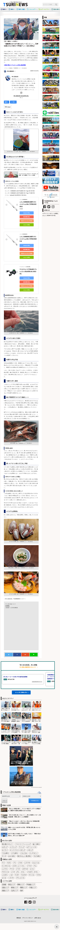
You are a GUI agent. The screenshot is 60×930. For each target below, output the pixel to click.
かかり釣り (11, 856)
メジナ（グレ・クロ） (18, 872)
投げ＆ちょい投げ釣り (24, 856)
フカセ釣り (5, 853)
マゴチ (17, 875)
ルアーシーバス (31, 847)
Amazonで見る (26, 212)
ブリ (14, 863)
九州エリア (14, 890)
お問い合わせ (37, 917)
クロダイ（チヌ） (33, 872)
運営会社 (19, 917)
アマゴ (12, 869)
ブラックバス (20, 878)
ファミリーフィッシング (23, 844)
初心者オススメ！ (7, 844)
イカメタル (23, 853)
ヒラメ (32, 869)
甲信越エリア (31, 884)
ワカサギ (24, 875)
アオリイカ (5, 872)
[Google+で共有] (25, 654)
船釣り (6, 102)
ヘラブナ (11, 878)
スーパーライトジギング (17, 850)
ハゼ (11, 875)
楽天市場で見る (26, 216)
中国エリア (32, 887)
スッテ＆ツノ (33, 853)
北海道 (4, 884)
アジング (21, 847)
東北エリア (11, 884)
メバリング (13, 847)
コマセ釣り (14, 853)
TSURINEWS (29, 921)
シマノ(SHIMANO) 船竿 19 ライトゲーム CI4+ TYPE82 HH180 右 (28, 204)
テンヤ (4, 856)
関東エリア (20, 884)
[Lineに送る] (34, 654)
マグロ (38, 875)
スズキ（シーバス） (18, 866)
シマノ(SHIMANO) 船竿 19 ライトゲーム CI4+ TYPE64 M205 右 (28, 239)
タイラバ (5, 850)
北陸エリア (5, 887)
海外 (21, 890)
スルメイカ (35, 863)
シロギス (5, 875)
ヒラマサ (27, 863)
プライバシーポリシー (27, 917)
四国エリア (5, 890)
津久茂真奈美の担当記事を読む (21, 96)
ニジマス (5, 869)
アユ (35, 866)
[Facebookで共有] (17, 654)
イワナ (18, 869)
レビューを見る (26, 224)
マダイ (9, 863)
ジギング (30, 850)
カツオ (4, 878)
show (9, 107)
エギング (5, 847)
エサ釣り (13, 102)
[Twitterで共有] (9, 654)
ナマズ (29, 866)
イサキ (20, 863)
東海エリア (14, 887)
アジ (3, 863)
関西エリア (23, 887)
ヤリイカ (31, 875)
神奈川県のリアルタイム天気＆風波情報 (15, 65)
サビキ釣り (37, 856)
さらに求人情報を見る (21, 692)
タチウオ (25, 869)
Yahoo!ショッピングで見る (26, 220)
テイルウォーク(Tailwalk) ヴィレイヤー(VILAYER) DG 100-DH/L (28, 271)
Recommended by (34, 787)
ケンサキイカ (6, 866)
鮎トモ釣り (36, 844)
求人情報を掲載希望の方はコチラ (28, 667)
